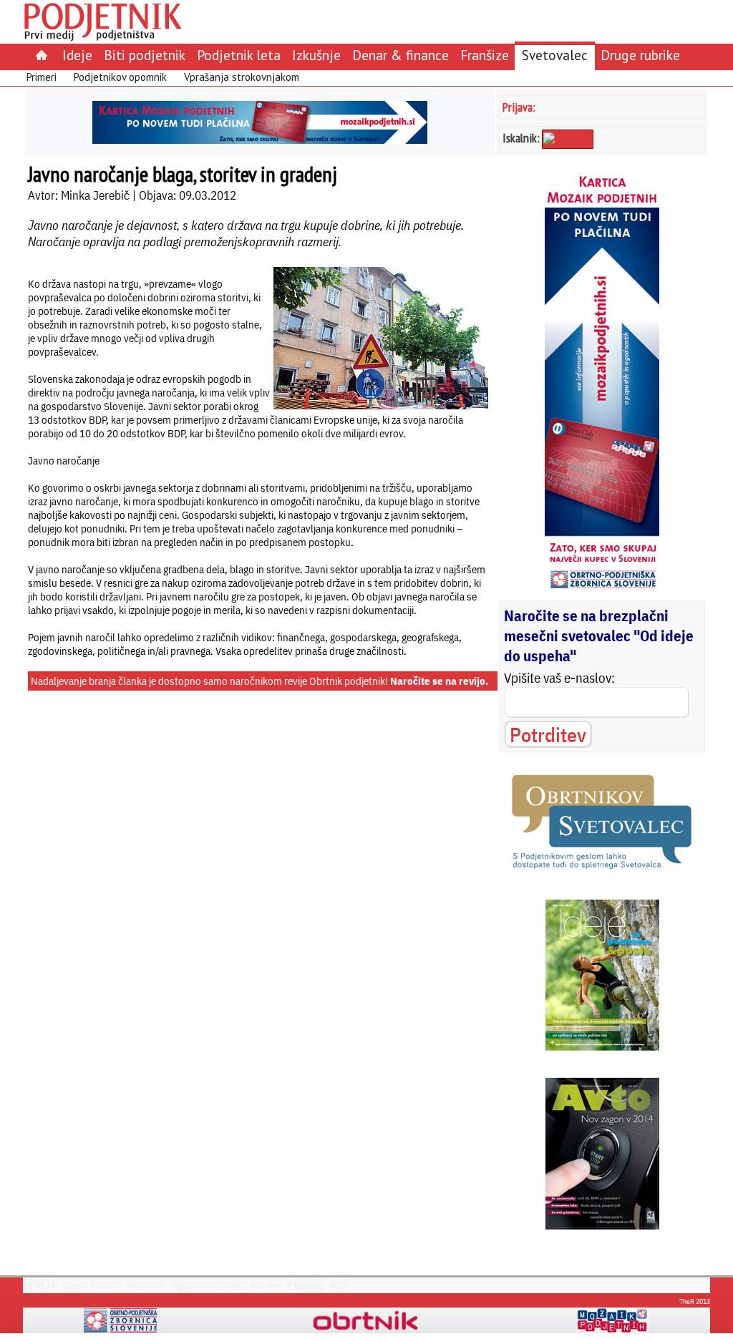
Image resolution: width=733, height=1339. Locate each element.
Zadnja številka (90, 1285)
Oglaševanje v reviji (207, 1285)
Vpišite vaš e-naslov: (559, 677)
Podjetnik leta (239, 55)
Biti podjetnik (144, 55)
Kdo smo (266, 1285)
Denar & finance (400, 55)
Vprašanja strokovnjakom (241, 77)
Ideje (77, 55)
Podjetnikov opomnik (120, 77)
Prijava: (519, 107)
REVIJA (40, 1285)
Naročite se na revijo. (439, 681)
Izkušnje (316, 55)
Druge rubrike (640, 55)
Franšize (484, 55)
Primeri (41, 77)
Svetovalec (555, 55)
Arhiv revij (144, 1285)
